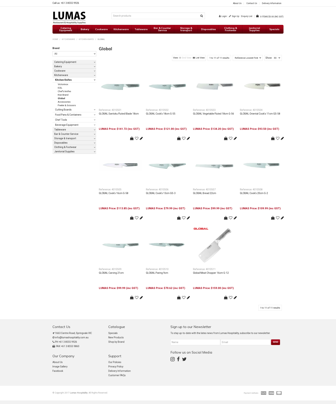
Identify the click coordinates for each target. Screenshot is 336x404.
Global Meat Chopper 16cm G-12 (211, 272)
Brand (55, 48)
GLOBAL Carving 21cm (111, 272)
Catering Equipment (65, 29)
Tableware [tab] (60, 129)
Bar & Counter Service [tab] (66, 134)
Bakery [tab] (58, 66)
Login (224, 16)
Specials (274, 29)
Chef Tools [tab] (61, 119)
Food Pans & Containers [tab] (68, 114)
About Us (237, 3)
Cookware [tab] (59, 70)
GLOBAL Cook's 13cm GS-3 (161, 193)
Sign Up (235, 16)
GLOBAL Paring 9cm (157, 272)
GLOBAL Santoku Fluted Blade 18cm (119, 113)
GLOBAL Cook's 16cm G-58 (113, 193)
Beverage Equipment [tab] (66, 124)
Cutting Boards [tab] (63, 109)
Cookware (101, 29)
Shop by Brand (116, 341)
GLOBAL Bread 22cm (204, 193)
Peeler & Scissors (67, 105)
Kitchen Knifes (86, 39)
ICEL (60, 88)
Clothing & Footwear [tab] (65, 147)
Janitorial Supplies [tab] (64, 151)
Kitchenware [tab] (61, 75)
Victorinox (63, 84)
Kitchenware (121, 29)
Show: (268, 57)
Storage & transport (186, 29)
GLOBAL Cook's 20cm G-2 (254, 193)
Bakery (85, 29)
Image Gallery (60, 366)
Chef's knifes (64, 91)
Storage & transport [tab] (65, 138)
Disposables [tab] (61, 142)
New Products (116, 337)
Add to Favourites (136, 138)
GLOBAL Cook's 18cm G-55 (160, 113)
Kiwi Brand (63, 95)
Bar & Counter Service (162, 29)
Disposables (208, 29)
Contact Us (251, 3)
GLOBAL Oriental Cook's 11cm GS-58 (260, 113)
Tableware (141, 29)
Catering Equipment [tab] (65, 62)
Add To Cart (132, 138)
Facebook (57, 371)
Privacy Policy (115, 366)
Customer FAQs (117, 375)
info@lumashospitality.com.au (72, 337)
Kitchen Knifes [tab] (63, 79)
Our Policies (114, 362)
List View (200, 57)
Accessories (64, 102)
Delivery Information (271, 3)
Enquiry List (246, 16)
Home (55, 39)
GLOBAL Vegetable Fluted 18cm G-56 (213, 113)
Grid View (186, 57)
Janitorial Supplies (254, 29)
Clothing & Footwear (230, 29)
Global (61, 98)
